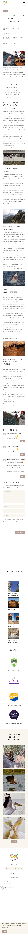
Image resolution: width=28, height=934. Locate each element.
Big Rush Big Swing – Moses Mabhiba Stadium (15, 96)
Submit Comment (20, 532)
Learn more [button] (5, 927)
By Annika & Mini (13, 28)
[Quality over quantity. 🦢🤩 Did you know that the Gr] (14, 804)
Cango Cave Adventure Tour (13, 94)
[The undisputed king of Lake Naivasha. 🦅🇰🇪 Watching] (14, 780)
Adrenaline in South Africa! (11, 87)
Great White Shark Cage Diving (13, 92)
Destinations (18, 37)
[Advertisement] (14, 553)
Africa (8, 37)
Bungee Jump (10, 89)
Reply (22, 441)
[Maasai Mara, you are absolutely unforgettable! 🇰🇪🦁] (14, 756)
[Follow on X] (18, 868)
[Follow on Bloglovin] (15, 868)
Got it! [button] (4, 931)
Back (5, 10)
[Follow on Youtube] (12, 868)
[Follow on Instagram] (9, 868)
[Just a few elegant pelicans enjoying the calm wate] (14, 828)
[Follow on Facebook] (6, 868)
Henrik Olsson (10, 459)
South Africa (11, 38)
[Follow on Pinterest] (21, 868)
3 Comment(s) (11, 43)
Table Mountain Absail (12, 90)
